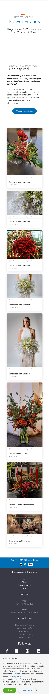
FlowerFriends (24, 585)
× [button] (45, 658)
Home (24, 579)
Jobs (24, 588)
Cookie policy (14, 676)
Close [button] (9, 690)
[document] (24, 671)
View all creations (24, 111)
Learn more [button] (27, 690)
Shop (24, 582)
